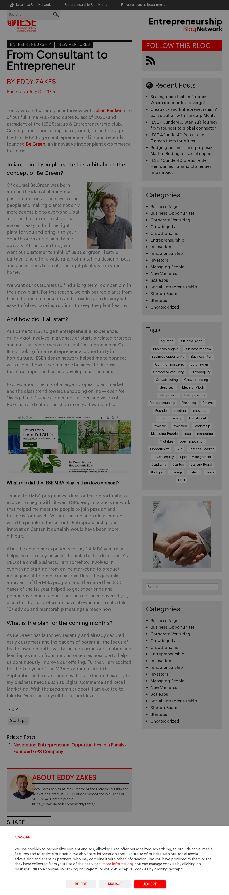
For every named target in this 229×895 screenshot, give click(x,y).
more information (117, 864)
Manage (115, 884)
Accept (150, 884)
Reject (81, 884)
